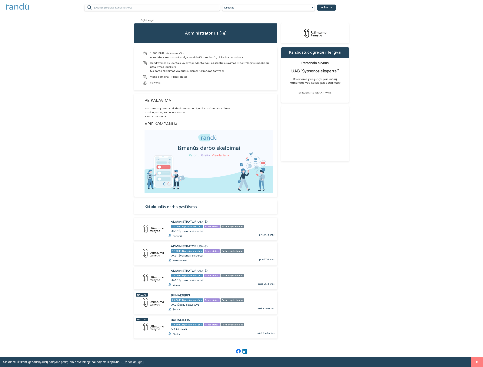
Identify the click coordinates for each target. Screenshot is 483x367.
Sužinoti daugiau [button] (133, 362)
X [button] (477, 362)
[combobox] (268, 8)
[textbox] (268, 8)
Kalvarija (155, 82)
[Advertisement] (315, 133)
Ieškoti (326, 7)
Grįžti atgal (147, 20)
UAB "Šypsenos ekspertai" (315, 71)
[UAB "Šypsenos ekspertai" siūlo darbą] (315, 33)
